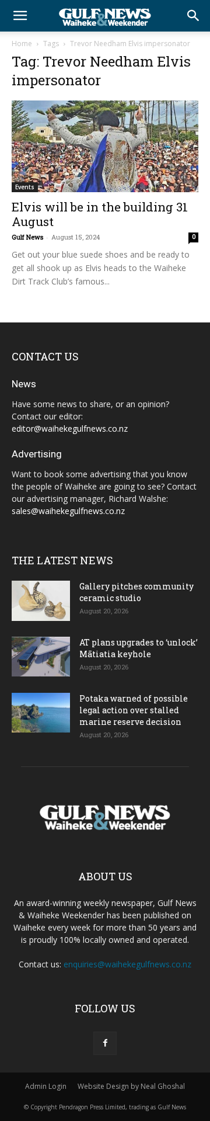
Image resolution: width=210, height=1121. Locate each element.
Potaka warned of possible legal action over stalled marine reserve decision (133, 710)
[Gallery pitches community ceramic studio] (41, 601)
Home (22, 43)
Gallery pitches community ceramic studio (136, 592)
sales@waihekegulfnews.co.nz (68, 510)
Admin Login (45, 1086)
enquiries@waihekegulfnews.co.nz (127, 964)
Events (24, 187)
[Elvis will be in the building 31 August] (105, 146)
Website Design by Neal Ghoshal (131, 1086)
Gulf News (27, 236)
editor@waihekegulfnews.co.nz (70, 428)
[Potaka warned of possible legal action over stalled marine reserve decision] (41, 713)
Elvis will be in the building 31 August (100, 214)
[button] (19, 16)
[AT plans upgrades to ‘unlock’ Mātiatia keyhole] (41, 657)
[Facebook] (105, 1043)
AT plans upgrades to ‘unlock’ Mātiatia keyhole (138, 648)
